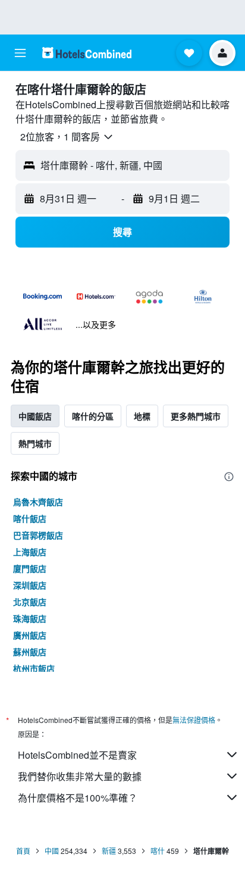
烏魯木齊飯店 (38, 502)
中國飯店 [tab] (35, 416)
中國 (52, 851)
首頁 (23, 851)
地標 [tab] (142, 416)
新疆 (109, 851)
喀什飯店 (29, 518)
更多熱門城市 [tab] (196, 416)
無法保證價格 (193, 720)
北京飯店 (29, 602)
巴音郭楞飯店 (38, 535)
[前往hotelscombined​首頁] (86, 52)
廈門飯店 (29, 568)
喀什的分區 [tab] (93, 416)
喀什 (157, 851)
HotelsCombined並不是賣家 (77, 755)
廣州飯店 (29, 635)
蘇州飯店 (29, 652)
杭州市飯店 (34, 668)
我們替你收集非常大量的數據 (80, 776)
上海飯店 (29, 552)
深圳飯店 (29, 585)
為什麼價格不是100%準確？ (77, 798)
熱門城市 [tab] (35, 443)
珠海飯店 (29, 618)
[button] (20, 53)
